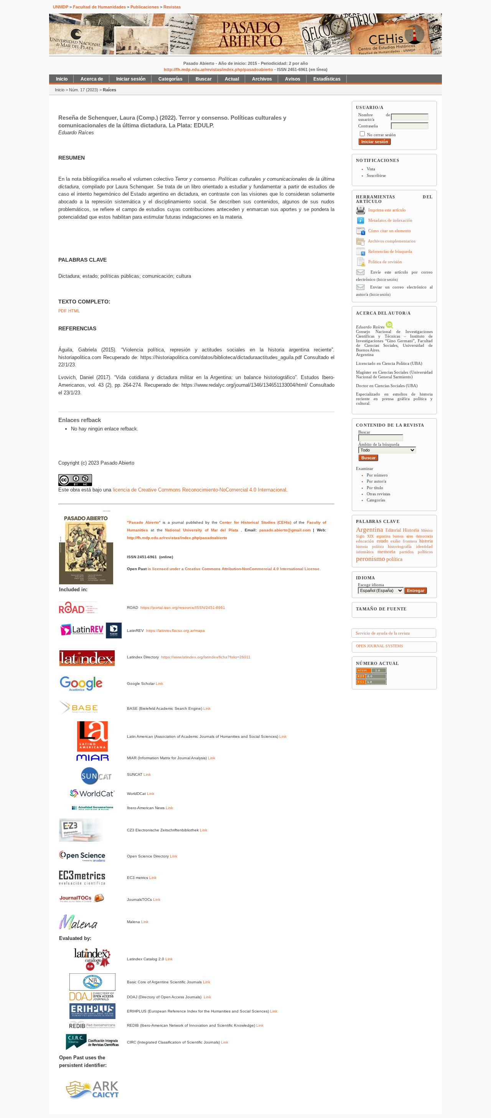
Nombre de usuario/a (374, 117)
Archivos (262, 79)
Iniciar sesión (130, 79)
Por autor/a (376, 481)
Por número (377, 475)
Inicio (62, 79)
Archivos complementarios (391, 241)
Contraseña (368, 126)
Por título (375, 487)
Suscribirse (376, 175)
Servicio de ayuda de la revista (383, 633)
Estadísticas (327, 79)
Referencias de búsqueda (390, 251)
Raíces (109, 89)
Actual (232, 79)
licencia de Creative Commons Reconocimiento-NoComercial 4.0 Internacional (199, 490)
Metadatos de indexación (390, 220)
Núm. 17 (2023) (83, 89)
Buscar (204, 79)
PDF (62, 310)
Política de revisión (385, 261)
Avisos (292, 79)
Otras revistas (378, 493)
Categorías (376, 500)
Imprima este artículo (387, 210)
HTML (74, 310)
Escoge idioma (371, 584)
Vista (371, 169)
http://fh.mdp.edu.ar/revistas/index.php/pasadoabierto (218, 69)
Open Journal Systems (379, 646)
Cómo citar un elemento (389, 230)
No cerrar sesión (381, 134)
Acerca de (92, 79)
